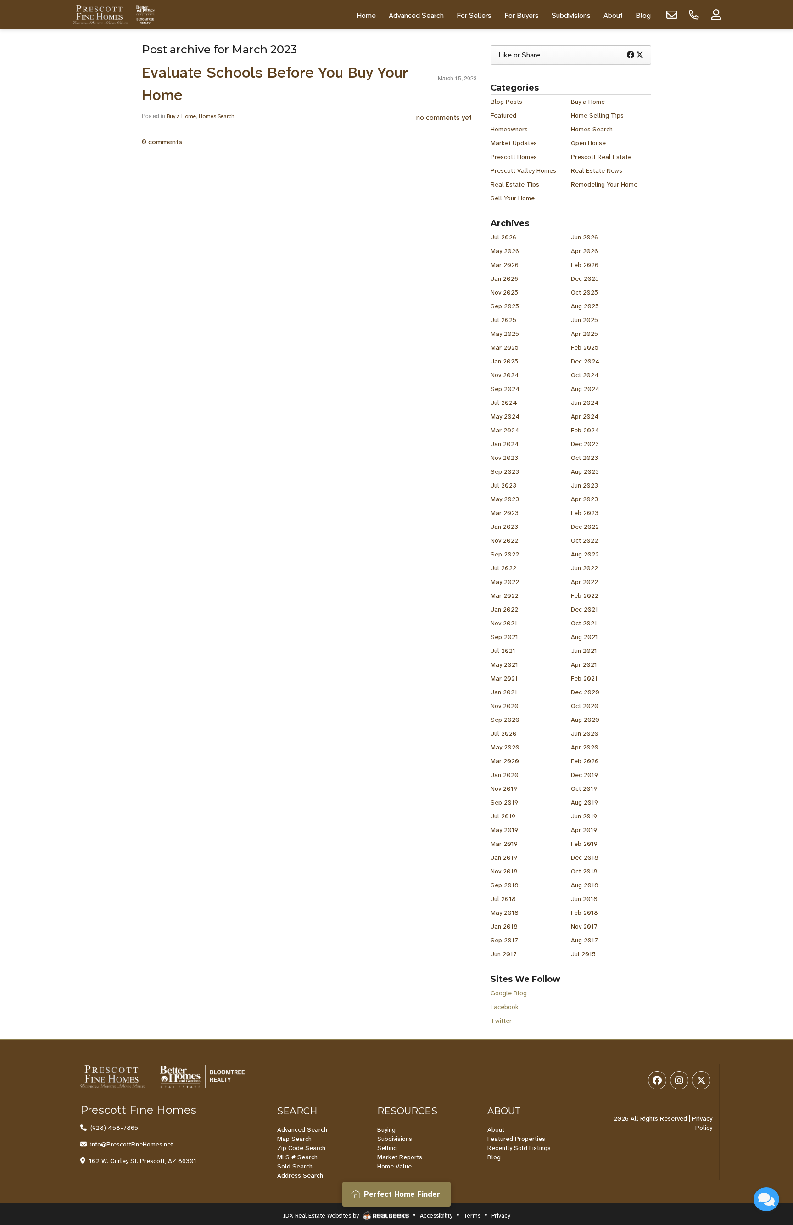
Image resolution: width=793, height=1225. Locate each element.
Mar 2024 (505, 430)
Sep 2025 (505, 306)
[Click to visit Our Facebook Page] (657, 1080)
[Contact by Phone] (694, 15)
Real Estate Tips (515, 184)
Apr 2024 (585, 416)
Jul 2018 (503, 899)
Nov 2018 (504, 871)
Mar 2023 (505, 513)
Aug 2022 (585, 554)
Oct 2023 (584, 458)
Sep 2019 (504, 802)
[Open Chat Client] (766, 1199)
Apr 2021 (584, 664)
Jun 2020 (584, 733)
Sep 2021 (504, 637)
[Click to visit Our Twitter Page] (701, 1080)
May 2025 (505, 333)
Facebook (505, 1007)
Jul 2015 (583, 954)
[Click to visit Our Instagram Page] (679, 1080)
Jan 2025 (504, 361)
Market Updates (514, 143)
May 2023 (505, 499)
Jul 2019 (503, 816)
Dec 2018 (584, 857)
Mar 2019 (504, 843)
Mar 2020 (505, 761)
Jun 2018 (584, 899)
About (495, 1129)
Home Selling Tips (597, 115)
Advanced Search (302, 1129)
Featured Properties (516, 1138)
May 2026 (505, 251)
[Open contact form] (672, 15)
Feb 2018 (584, 912)
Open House (588, 143)
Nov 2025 (504, 292)
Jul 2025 (503, 320)
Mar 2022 (505, 595)
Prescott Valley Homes (523, 170)
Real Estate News (596, 170)
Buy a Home (181, 116)
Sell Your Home (513, 198)
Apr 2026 (584, 251)
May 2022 (505, 582)
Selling (387, 1148)
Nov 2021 (504, 623)
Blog (494, 1157)
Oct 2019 (584, 788)
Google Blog (509, 993)
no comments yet (444, 117)
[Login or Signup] (716, 15)
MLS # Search (297, 1157)
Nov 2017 (584, 926)
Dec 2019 (584, 775)
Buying (386, 1129)
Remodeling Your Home (604, 184)
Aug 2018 (584, 885)
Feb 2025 (584, 347)
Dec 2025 (585, 278)
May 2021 (504, 664)
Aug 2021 (584, 637)
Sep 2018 (505, 885)
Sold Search (295, 1166)
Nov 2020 (505, 706)
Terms (472, 1215)
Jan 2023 (504, 526)
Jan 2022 (504, 609)
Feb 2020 (585, 761)
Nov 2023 (504, 458)
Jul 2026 (503, 237)
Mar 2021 (504, 678)
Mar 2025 (505, 347)
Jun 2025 (584, 320)
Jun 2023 (584, 485)
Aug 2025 (585, 306)
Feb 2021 (584, 678)
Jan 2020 (505, 775)
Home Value (394, 1166)
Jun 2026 (584, 237)
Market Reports (399, 1157)
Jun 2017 (504, 954)
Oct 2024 (585, 375)
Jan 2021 (504, 692)
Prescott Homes (514, 157)
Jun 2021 (584, 651)
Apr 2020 (584, 747)
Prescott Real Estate (601, 157)
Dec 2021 (584, 609)
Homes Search (217, 116)
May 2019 (504, 830)
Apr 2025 (584, 333)
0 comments (162, 142)
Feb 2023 (584, 513)
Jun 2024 (585, 402)
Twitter (501, 1020)
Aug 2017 (584, 940)
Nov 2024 (505, 375)
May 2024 (505, 416)
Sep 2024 (505, 389)
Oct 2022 (584, 540)
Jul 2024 (504, 402)
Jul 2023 (503, 485)
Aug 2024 (585, 389)
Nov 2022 (504, 540)
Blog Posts (506, 101)
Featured (503, 115)
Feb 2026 (584, 265)
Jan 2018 (504, 926)
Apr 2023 (584, 499)
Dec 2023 (585, 444)
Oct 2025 (584, 292)
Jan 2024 (505, 444)
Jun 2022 (584, 568)
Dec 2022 (585, 526)
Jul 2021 (503, 651)
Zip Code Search (301, 1148)
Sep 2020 (505, 719)
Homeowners (509, 129)
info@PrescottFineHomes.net (131, 1144)
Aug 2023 (585, 471)
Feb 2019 (584, 843)
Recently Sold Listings (519, 1148)
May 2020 (505, 747)
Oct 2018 (584, 871)
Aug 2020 (585, 719)
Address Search (300, 1175)
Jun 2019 (584, 816)
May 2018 (505, 912)
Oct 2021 (584, 623)
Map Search (294, 1138)
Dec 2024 (585, 361)
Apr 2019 (584, 830)
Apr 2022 (584, 582)
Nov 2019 (504, 788)
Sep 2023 (505, 471)
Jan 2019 (504, 857)
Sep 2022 (505, 554)
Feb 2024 (585, 430)
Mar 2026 (505, 265)
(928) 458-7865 (114, 1127)
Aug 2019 (584, 802)
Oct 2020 (584, 706)
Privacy (500, 1215)
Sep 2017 (504, 940)
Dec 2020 (585, 692)
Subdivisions (394, 1138)
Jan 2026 (504, 278)
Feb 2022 (584, 595)
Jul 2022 (503, 568)
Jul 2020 (504, 733)
